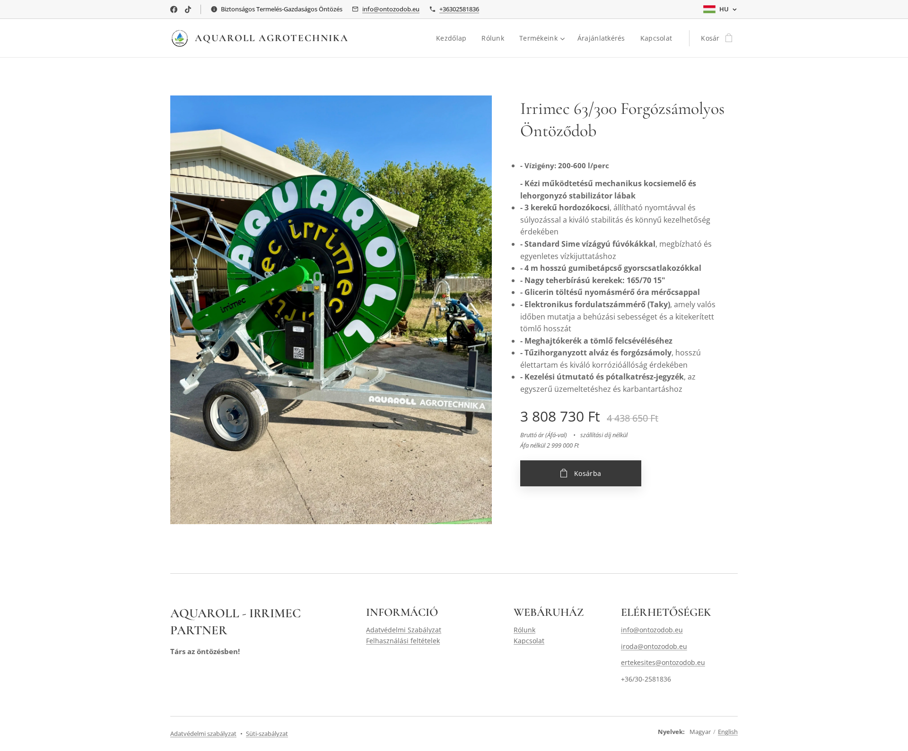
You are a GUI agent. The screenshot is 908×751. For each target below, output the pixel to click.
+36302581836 (459, 9)
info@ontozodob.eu (390, 9)
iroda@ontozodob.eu (654, 646)
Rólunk (524, 629)
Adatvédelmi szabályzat (203, 733)
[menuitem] (454, 38)
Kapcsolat (529, 640)
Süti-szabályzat (267, 733)
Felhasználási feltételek (403, 640)
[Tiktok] (188, 9)
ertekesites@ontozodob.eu (663, 662)
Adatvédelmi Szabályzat (403, 629)
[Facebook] (174, 9)
